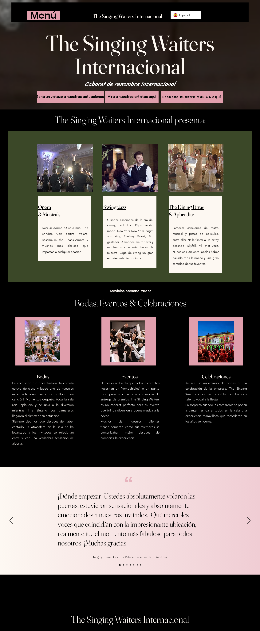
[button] (43, 15)
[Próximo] (248, 521)
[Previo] (11, 521)
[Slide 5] (123, 565)
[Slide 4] (119, 565)
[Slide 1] (127, 565)
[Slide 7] (140, 565)
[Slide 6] (137, 565)
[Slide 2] (130, 565)
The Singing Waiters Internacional (127, 16)
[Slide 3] (133, 565)
